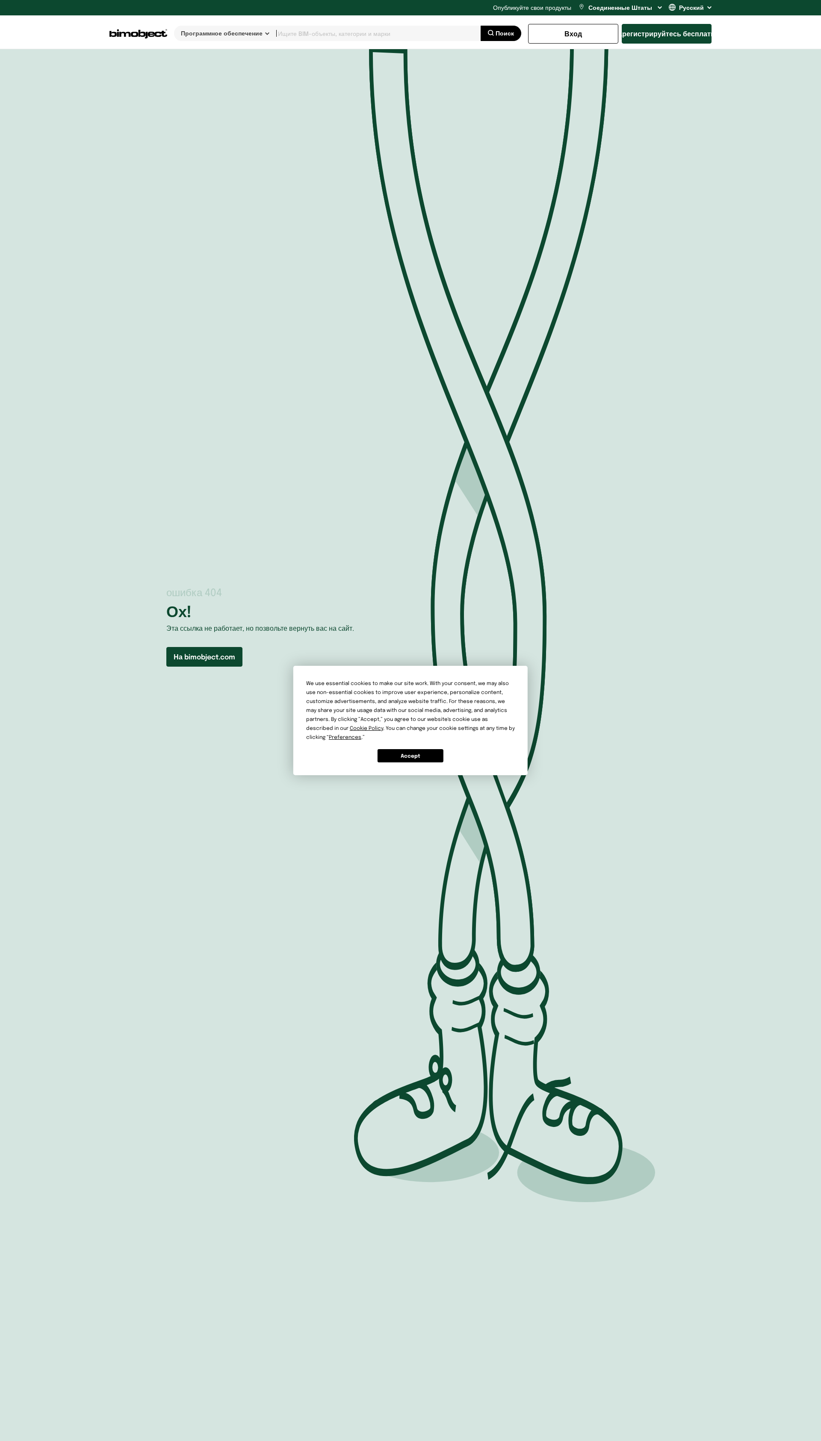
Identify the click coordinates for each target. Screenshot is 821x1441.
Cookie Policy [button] (366, 728)
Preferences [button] (345, 737)
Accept (410, 756)
